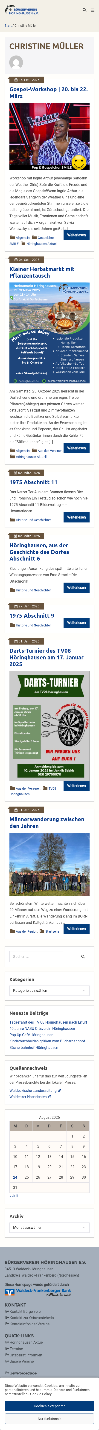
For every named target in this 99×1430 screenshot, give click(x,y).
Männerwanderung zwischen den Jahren (46, 822)
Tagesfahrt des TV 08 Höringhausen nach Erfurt (48, 1022)
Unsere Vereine (22, 1361)
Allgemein (23, 238)
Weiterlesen (78, 236)
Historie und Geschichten (34, 520)
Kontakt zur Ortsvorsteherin (32, 1318)
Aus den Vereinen (50, 451)
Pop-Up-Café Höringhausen (31, 1035)
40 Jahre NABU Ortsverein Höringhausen (42, 1028)
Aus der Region (26, 931)
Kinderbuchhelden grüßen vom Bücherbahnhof (47, 1041)
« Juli (13, 1196)
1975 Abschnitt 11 (33, 482)
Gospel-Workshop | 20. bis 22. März (48, 92)
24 (15, 1177)
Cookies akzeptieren (49, 1406)
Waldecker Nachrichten (28, 1097)
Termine (16, 1349)
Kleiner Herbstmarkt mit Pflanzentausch (42, 272)
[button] (84, 10)
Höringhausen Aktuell (42, 244)
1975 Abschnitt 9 (31, 615)
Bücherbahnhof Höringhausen (33, 1047)
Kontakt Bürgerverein (27, 1311)
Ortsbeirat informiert (26, 1355)
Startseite (52, 931)
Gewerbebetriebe (23, 1373)
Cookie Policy (41, 1394)
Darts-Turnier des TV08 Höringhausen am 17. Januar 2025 (46, 657)
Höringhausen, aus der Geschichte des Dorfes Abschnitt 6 (39, 552)
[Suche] (83, 956)
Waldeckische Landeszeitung (33, 1090)
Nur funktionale (49, 1419)
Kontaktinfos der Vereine (30, 1324)
